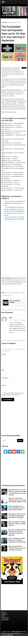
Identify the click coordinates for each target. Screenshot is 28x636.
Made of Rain (8, 292)
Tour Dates (4, 22)
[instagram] (18, 452)
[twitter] (5, 452)
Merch (3, 616)
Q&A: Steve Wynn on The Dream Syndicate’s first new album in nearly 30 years (16, 507)
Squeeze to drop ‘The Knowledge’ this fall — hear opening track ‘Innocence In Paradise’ (14, 213)
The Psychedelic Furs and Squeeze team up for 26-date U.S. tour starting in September (13, 33)
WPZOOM (10, 635)
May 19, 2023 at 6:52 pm (15, 320)
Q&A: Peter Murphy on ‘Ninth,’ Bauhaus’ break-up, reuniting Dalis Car (17, 523)
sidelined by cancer (6, 107)
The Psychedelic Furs (7, 68)
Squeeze (17, 68)
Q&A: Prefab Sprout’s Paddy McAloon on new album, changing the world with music (17, 540)
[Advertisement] (14, 255)
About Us (3, 612)
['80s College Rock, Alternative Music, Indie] (14, 11)
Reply (23, 320)
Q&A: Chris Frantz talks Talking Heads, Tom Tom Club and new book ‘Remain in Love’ (17, 500)
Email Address (4, 377)
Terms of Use (4, 619)
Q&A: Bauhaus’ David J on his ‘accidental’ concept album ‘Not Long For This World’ (16, 515)
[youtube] (14, 452)
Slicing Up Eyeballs (16, 631)
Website (3, 385)
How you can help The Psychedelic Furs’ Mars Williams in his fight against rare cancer (15, 203)
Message (3, 354)
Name (2, 370)
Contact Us (4, 614)
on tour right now (18, 99)
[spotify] (22, 452)
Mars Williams (15, 292)
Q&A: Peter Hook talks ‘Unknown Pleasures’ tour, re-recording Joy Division (17, 548)
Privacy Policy (5, 618)
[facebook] (10, 452)
